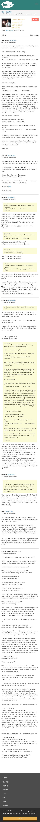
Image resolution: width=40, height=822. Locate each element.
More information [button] (31, 813)
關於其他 (8, 12)
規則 (4, 801)
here (9, 187)
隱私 (4, 797)
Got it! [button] (20, 818)
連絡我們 (5, 805)
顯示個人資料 (13, 40)
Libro (4, 793)
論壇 (2, 12)
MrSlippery (9, 30)
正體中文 (5, 778)
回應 (35, 20)
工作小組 (5, 786)
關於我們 (5, 782)
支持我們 (5, 790)
